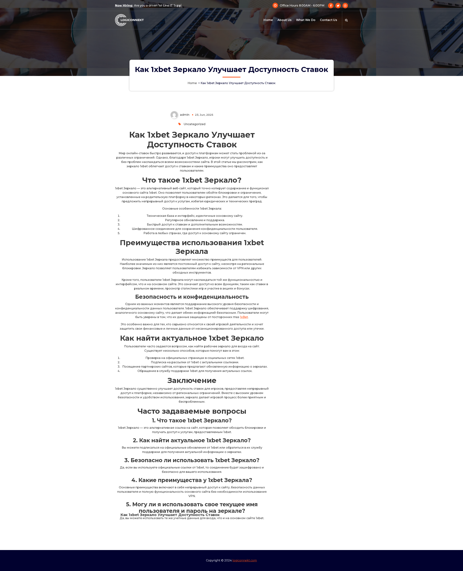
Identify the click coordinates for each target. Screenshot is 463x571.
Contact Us (328, 20)
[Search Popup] (346, 20)
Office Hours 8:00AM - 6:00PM (302, 5)
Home (268, 20)
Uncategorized (194, 124)
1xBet (244, 317)
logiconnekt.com (244, 560)
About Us (284, 20)
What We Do (306, 20)
